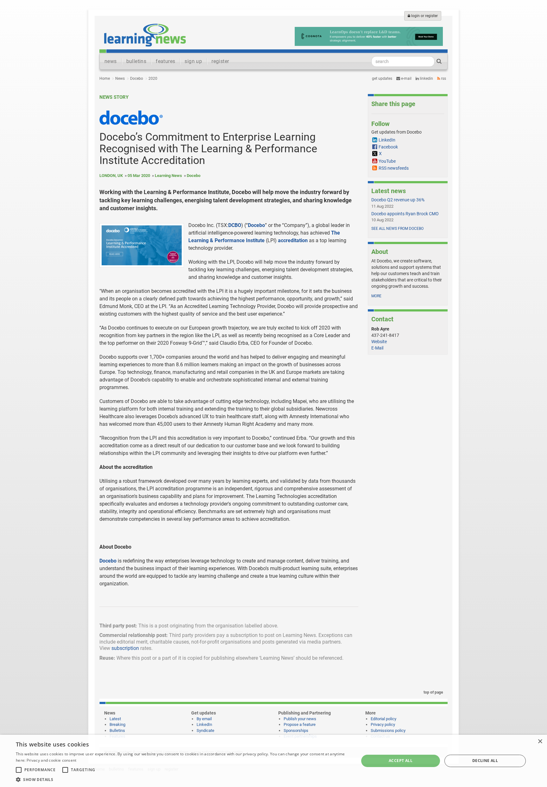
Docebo (136, 78)
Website (379, 341)
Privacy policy (383, 724)
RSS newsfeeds (394, 168)
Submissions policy (388, 730)
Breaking (117, 724)
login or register (424, 16)
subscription (125, 648)
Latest (115, 718)
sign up (193, 61)
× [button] (540, 741)
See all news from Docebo (397, 228)
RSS (443, 78)
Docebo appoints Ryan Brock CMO (405, 213)
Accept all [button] (400, 760)
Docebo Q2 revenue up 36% (397, 199)
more (376, 296)
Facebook (388, 146)
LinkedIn (426, 78)
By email (204, 718)
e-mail (406, 78)
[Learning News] (145, 34)
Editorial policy (383, 718)
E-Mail (377, 347)
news (110, 61)
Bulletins (117, 730)
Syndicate (205, 730)
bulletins (136, 61)
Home (104, 78)
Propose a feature (300, 724)
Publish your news (300, 718)
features (165, 61)
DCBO (234, 225)
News (120, 78)
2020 (152, 78)
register (220, 61)
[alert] (273, 761)
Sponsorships (296, 730)
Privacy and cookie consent (52, 760)
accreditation (293, 240)
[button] (182, 779)
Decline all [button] (485, 760)
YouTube (387, 161)
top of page (433, 692)
